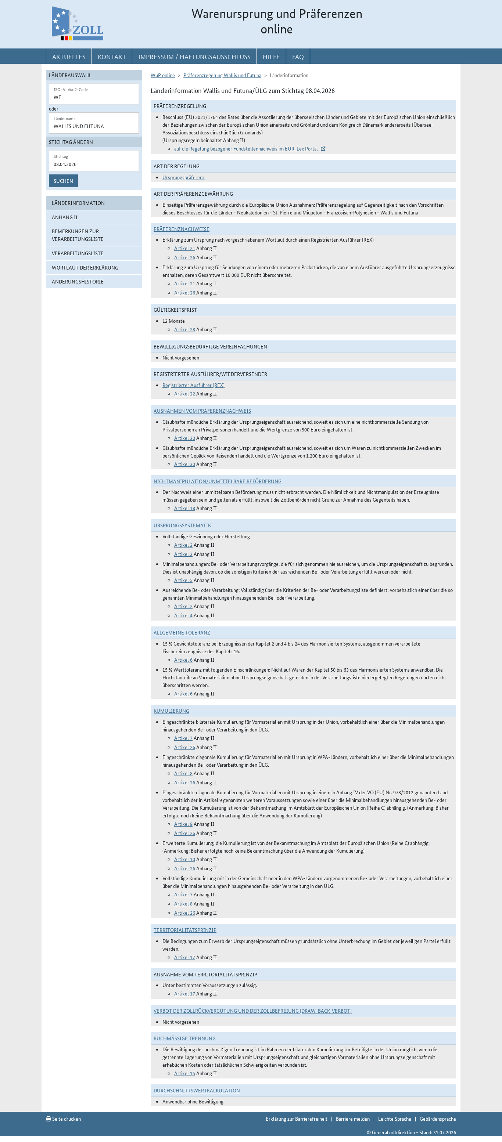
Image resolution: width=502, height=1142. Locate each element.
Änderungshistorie (78, 281)
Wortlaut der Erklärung (85, 267)
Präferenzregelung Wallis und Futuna (222, 75)
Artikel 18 (184, 508)
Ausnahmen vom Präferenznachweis (202, 410)
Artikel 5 (183, 579)
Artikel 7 (183, 737)
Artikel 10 (184, 859)
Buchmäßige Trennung (185, 1038)
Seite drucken (66, 1118)
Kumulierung (171, 710)
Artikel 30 (184, 437)
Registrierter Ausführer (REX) (193, 385)
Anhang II (65, 217)
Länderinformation (78, 202)
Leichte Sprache (394, 1118)
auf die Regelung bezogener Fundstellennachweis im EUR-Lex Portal (246, 148)
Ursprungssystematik (182, 525)
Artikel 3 (183, 553)
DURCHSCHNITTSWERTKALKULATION (197, 1090)
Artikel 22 (184, 393)
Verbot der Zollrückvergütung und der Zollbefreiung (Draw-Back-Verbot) (253, 1010)
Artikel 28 (184, 329)
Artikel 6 (183, 659)
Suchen (63, 180)
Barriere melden (353, 1118)
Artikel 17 (184, 957)
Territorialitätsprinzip (185, 929)
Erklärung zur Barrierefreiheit (296, 1118)
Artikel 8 (183, 773)
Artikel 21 (184, 248)
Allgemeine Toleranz (182, 632)
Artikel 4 (183, 615)
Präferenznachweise (181, 228)
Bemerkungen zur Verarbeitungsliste (78, 234)
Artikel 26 (184, 257)
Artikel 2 (183, 544)
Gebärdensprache (438, 1118)
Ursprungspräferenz (183, 177)
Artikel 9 (183, 823)
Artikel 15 (184, 1073)
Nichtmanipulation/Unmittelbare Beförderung (218, 481)
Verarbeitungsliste (78, 253)
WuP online (163, 75)
